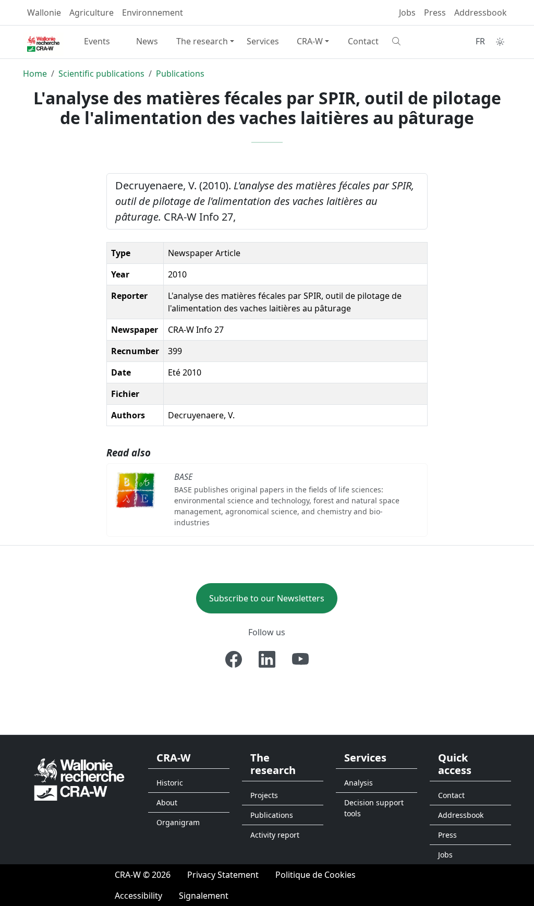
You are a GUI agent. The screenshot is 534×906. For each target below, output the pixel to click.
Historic (169, 783)
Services (263, 41)
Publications (180, 73)
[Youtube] (300, 659)
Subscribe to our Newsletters (266, 598)
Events (97, 41)
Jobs (407, 12)
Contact (363, 41)
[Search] (413, 41)
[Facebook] (233, 659)
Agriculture (91, 12)
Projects (264, 795)
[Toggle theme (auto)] (500, 42)
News (147, 41)
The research (202, 41)
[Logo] (79, 779)
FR (480, 41)
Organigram (178, 822)
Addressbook (480, 12)
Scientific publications (101, 73)
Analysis (358, 783)
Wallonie (44, 12)
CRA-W (310, 41)
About (166, 802)
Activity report (274, 835)
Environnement (152, 12)
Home (35, 73)
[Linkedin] (267, 659)
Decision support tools (374, 808)
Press (435, 12)
